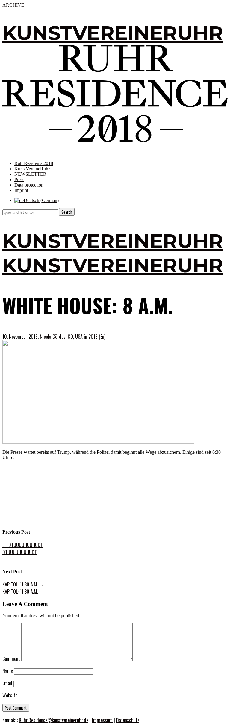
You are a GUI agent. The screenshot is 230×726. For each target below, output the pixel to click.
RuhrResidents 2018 (33, 163)
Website (9, 695)
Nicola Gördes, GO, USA (61, 336)
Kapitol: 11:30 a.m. (23, 584)
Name (7, 670)
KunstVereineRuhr (32, 168)
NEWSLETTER (30, 174)
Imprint (21, 190)
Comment (11, 658)
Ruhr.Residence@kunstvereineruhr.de (53, 720)
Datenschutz (127, 720)
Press (19, 179)
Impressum (102, 720)
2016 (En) (96, 336)
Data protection (28, 184)
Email (7, 683)
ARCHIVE (13, 4)
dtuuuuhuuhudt (22, 544)
